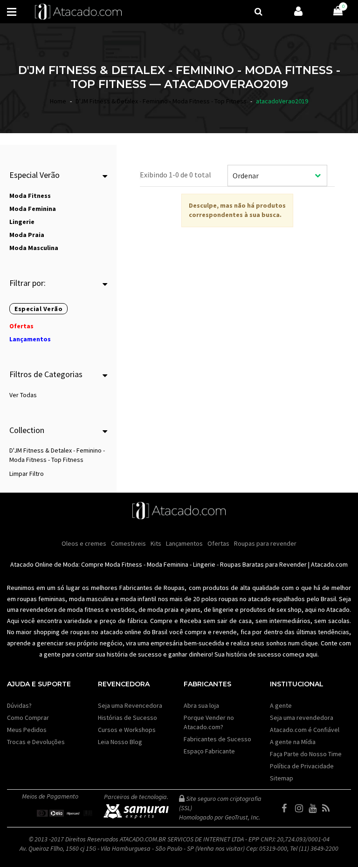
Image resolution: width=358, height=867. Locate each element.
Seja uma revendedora (301, 717)
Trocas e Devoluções (36, 742)
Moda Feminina (167, 564)
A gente (281, 705)
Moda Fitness (123, 564)
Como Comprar (28, 717)
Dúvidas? (19, 705)
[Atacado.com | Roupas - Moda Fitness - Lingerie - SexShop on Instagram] (301, 808)
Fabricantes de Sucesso (217, 739)
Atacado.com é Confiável (304, 729)
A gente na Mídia (293, 742)
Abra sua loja (201, 705)
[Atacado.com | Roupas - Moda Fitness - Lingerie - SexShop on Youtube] (315, 808)
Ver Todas (23, 395)
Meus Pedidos (27, 729)
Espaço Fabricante (209, 751)
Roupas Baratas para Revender (263, 564)
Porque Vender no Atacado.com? (209, 722)
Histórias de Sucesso (127, 717)
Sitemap (281, 778)
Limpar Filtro (26, 473)
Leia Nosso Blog (120, 742)
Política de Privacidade (302, 766)
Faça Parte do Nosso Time (306, 754)
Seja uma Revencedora (130, 705)
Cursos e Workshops (127, 729)
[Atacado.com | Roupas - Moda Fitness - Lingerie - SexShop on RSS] (328, 808)
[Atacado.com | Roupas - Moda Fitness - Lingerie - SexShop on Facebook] (288, 808)
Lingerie (204, 564)
